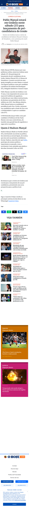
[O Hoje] (14, 4)
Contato (14, 466)
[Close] (27, 491)
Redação (9, 44)
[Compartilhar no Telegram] (25, 211)
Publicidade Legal (7, 481)
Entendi (14, 504)
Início (12, 11)
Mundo (14, 472)
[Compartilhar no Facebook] (3, 211)
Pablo (25, 140)
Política (10, 8)
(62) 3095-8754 (7, 485)
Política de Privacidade (20, 500)
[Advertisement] (14, 313)
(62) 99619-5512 (22, 485)
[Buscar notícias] (27, 4)
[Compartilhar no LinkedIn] (20, 211)
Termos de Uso (14, 477)
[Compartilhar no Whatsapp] (9, 211)
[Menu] (2, 4)
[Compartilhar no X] (14, 211)
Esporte (24, 8)
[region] (14, 498)
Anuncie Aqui (14, 469)
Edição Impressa (22, 481)
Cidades (17, 8)
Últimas (3, 8)
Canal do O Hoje (13, 201)
